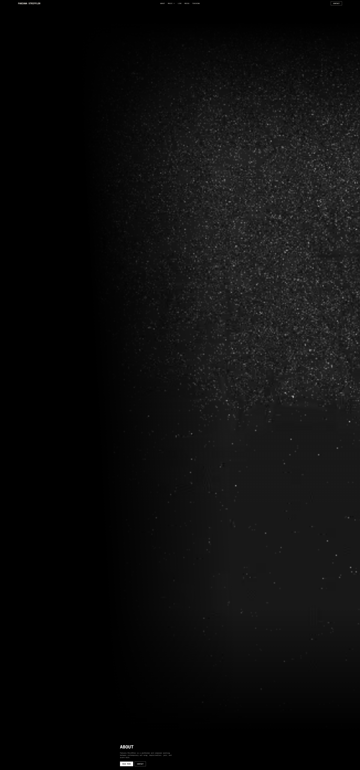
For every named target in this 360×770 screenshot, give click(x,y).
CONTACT (336, 3)
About (162, 3)
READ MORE (126, 764)
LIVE (180, 3)
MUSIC (170, 3)
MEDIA (187, 3)
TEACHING (196, 3)
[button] (171, 3)
